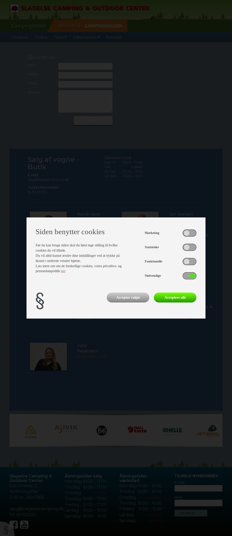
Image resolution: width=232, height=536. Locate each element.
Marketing (152, 233)
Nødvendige (153, 275)
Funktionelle (153, 261)
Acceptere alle (175, 297)
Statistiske (152, 247)
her (63, 271)
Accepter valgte (128, 297)
